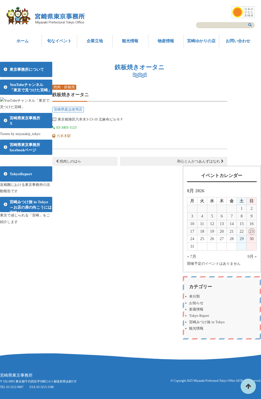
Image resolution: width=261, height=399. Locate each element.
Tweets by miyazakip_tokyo (20, 134)
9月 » (252, 256)
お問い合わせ (238, 41)
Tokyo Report (199, 316)
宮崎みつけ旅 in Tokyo (207, 322)
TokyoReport (21, 174)
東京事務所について (27, 69)
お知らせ (196, 303)
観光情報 (130, 41)
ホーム (23, 41)
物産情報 (166, 41)
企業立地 (95, 41)
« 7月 (191, 256)
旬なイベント (59, 41)
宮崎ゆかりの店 (201, 41)
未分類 (194, 296)
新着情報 (196, 309)
